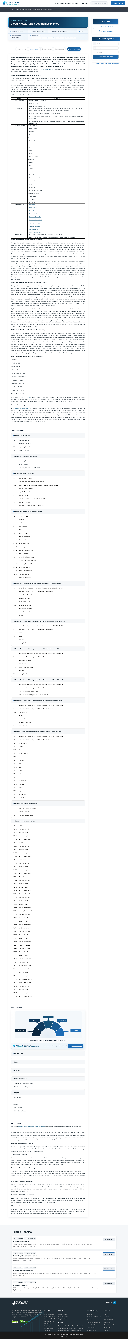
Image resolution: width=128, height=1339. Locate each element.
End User (17, 1070)
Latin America (60, 38)
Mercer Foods (33, 214)
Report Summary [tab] (22, 49)
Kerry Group (32, 211)
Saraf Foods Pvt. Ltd (34, 232)
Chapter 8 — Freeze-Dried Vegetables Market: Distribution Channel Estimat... (39, 680)
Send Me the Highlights (106, 56)
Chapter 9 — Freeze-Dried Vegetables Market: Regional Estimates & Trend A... (39, 700)
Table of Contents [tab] (34, 49)
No (67, 1337)
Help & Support (91, 1330)
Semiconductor (49, 1321)
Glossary (89, 1319)
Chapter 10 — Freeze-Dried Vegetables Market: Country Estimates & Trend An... (39, 731)
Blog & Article (62, 1319)
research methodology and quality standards (31, 1126)
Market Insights (91, 1325)
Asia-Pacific (51, 38)
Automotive (48, 1330)
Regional (17, 1092)
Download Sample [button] (107, 27)
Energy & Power (49, 1328)
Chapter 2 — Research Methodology (26, 456)
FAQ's (106, 1314)
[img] (37, 1032)
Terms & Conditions (110, 1325)
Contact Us (117, 3)
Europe (44, 38)
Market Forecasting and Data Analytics (70, 1331)
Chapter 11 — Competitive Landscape (26, 803)
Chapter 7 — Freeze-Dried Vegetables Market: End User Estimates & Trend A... (39, 649)
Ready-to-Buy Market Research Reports (70, 1326)
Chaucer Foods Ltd (34, 226)
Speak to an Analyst (107, 31)
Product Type (18, 1053)
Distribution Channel (20, 1079)
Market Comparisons (93, 1322)
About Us (89, 1314)
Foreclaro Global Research (21, 408)
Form (16, 1062)
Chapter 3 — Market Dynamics (24, 473)
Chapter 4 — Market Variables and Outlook (28, 511)
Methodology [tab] (60, 49)
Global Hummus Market (21, 1241)
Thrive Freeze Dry (25, 397)
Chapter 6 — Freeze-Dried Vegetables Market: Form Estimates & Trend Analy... (39, 621)
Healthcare (47, 1326)
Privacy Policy (108, 1317)
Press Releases (63, 1316)
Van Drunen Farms (34, 223)
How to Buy (108, 1327)
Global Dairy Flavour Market (23, 1270)
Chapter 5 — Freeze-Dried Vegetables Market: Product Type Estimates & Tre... (39, 583)
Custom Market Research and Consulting (71, 1328)
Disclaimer (107, 1322)
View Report (108, 1239)
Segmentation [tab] (48, 49)
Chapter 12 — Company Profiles (24, 821)
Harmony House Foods (35, 220)
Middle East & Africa (71, 38)
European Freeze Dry (35, 217)
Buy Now (107, 21)
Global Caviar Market (20, 1285)
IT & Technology (49, 1314)
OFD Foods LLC (33, 229)
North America (36, 38)
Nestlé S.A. (32, 204)
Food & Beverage (20, 9)
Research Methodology (94, 1317)
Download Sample (75, 49)
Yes (62, 1337)
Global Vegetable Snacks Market (25, 1256)
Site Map (107, 1330)
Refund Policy (108, 1319)
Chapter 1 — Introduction (22, 435)
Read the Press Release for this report (107, 64)
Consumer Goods (49, 1319)
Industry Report (63, 1314)
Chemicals (47, 1323)
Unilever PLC (33, 207)
